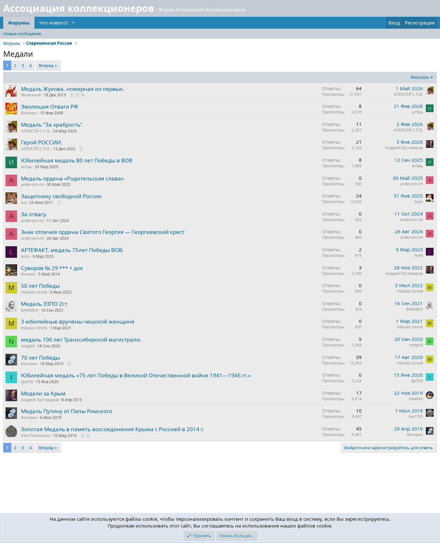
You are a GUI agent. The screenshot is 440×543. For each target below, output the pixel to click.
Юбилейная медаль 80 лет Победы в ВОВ (76, 160)
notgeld (27, 346)
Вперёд (46, 65)
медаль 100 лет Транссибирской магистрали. (81, 339)
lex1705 (416, 416)
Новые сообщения (22, 33)
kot (23, 202)
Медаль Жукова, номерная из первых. (72, 88)
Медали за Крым (43, 393)
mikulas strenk (34, 292)
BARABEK (29, 310)
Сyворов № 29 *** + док (52, 268)
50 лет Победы (40, 285)
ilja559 (27, 381)
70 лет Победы (40, 357)
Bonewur (29, 113)
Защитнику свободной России (61, 196)
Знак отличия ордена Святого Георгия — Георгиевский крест (103, 232)
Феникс (28, 274)
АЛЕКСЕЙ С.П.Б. (408, 94)
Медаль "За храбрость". (52, 124)
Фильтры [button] (420, 77)
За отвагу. (34, 214)
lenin (25, 256)
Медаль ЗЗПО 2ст (44, 303)
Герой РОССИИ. (41, 142)
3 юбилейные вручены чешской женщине (78, 321)
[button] (73, 23)
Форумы (19, 22)
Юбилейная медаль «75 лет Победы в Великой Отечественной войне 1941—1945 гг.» (136, 375)
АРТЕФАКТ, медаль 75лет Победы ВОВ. (72, 250)
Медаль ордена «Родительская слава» (72, 178)
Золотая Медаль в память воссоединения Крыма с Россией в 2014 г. (112, 429)
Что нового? (53, 22)
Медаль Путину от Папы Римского (66, 411)
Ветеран (29, 363)
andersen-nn (32, 184)
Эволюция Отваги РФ (49, 106)
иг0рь (417, 112)
